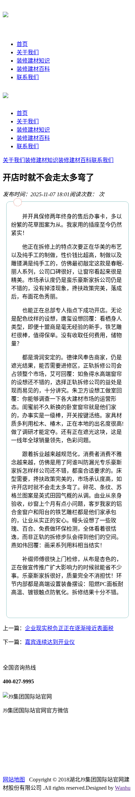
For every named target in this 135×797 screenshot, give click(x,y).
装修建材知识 (33, 61)
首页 (22, 44)
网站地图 (14, 779)
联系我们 (28, 77)
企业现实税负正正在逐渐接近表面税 (69, 628)
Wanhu (122, 788)
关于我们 (28, 52)
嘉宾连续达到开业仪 (50, 642)
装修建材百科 (33, 69)
